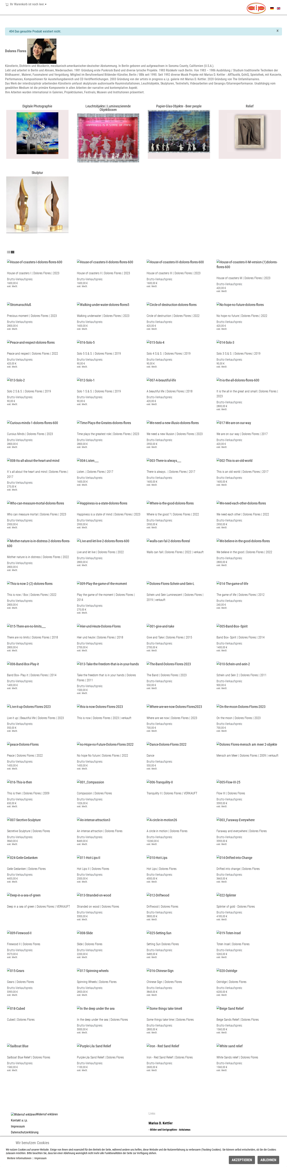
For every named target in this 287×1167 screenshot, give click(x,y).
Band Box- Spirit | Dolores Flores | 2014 (241, 637)
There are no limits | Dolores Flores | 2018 (32, 637)
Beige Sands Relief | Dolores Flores (238, 1019)
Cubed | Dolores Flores (21, 1019)
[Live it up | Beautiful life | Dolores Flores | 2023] (29, 705)
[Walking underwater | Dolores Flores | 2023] (103, 303)
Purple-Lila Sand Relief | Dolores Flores (100, 1057)
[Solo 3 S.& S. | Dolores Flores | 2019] (225, 341)
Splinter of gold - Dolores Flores (236, 906)
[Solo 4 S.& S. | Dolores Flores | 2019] (155, 341)
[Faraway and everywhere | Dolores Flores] (236, 818)
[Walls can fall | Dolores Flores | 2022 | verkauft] (168, 540)
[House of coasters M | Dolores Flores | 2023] (248, 263)
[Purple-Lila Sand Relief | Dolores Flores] (94, 1045)
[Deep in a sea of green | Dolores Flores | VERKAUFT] (24, 894)
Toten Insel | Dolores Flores (233, 944)
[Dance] (166, 743)
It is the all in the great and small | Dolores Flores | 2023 (247, 393)
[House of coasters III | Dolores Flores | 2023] (175, 261)
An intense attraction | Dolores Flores (99, 831)
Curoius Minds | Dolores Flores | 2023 (30, 434)
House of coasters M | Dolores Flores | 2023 (243, 278)
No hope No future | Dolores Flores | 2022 (102, 755)
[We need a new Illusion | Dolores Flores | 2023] (173, 421)
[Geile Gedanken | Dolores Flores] (22, 856)
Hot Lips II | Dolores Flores (93, 869)
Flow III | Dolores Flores (231, 793)
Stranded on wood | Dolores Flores (98, 906)
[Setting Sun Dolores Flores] (159, 932)
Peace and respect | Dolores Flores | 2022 (32, 353)
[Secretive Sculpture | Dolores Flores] (24, 818)
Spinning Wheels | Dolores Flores (97, 982)
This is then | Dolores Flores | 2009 (28, 793)
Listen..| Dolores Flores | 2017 (95, 472)
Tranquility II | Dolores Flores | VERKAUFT (172, 793)
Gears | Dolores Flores (20, 982)
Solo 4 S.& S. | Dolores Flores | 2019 (169, 353)
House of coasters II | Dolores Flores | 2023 (103, 273)
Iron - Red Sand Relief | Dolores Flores (170, 1057)
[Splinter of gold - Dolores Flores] (226, 894)
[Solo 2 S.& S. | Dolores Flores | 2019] (16, 379)
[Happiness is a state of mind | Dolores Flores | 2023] (102, 502)
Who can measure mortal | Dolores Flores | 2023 (36, 514)
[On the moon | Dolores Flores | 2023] (241, 705)
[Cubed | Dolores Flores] (16, 1007)
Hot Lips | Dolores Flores (161, 869)
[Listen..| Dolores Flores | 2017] (88, 459)
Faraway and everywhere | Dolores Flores (242, 831)
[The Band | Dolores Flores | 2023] (169, 663)
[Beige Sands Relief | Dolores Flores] (230, 1007)
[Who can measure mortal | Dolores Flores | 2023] (35, 502)
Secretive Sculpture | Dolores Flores (28, 831)
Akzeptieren (242, 1160)
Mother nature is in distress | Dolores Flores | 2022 (38, 557)
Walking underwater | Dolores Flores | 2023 (103, 316)
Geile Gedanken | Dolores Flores (26, 869)
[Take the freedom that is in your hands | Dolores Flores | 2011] (108, 663)
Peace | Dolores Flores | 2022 (25, 755)
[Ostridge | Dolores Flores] (227, 969)
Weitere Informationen (19, 1158)
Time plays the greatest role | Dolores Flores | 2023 (108, 434)
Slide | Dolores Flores (89, 944)
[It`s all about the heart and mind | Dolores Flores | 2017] (33, 459)
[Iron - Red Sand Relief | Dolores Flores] (163, 1045)
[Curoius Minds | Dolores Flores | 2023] (32, 421)
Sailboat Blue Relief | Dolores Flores (28, 1057)
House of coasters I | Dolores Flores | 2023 (33, 273)
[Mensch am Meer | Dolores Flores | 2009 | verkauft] (247, 743)
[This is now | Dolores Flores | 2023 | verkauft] (100, 705)
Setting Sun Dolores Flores (163, 944)
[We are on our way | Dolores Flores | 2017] (234, 421)
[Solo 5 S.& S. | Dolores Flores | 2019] (86, 341)
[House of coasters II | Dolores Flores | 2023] (105, 261)
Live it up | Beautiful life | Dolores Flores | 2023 (35, 718)
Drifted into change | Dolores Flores (238, 869)
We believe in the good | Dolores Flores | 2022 (244, 552)
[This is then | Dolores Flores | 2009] (19, 781)
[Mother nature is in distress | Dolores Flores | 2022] (39, 542)
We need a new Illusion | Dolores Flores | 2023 (175, 434)
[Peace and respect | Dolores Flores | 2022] (31, 341)
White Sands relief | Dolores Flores (237, 1057)
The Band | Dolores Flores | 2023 (167, 675)
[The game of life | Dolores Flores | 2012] (232, 582)
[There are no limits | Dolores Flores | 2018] (26, 625)
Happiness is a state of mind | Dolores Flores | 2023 (108, 514)
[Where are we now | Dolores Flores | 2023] (174, 705)
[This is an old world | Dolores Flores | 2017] (234, 459)
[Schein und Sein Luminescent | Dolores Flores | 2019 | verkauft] (170, 582)
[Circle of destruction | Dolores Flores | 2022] (172, 303)
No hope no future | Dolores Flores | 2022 (242, 316)
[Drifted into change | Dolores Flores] (234, 856)
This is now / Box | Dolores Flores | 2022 (31, 595)
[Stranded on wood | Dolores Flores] (94, 894)
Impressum (40, 1158)
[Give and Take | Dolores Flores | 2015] (160, 625)
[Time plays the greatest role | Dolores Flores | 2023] (104, 421)
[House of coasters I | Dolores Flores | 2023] (34, 261)
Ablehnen (268, 1160)
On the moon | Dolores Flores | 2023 (239, 718)
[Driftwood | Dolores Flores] (158, 894)
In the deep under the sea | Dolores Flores (102, 1019)
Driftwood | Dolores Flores (162, 906)
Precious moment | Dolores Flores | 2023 (32, 316)
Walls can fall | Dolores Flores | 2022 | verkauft (175, 552)
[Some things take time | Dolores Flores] (164, 1007)
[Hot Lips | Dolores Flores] (157, 856)
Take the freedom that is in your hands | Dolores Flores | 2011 (106, 677)
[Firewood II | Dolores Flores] (19, 932)
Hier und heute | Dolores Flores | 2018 (100, 637)
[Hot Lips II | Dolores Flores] (88, 856)
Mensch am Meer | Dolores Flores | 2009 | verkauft (247, 755)
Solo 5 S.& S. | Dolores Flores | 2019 (99, 353)
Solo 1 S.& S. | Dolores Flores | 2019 (99, 391)
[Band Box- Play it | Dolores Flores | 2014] (23, 663)
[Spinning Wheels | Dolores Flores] (93, 969)
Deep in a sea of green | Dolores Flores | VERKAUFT (38, 906)
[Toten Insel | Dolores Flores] (229, 932)
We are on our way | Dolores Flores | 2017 (242, 434)
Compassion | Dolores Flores (94, 793)
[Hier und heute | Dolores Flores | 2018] (99, 625)
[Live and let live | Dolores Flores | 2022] (103, 540)
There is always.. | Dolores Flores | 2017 (171, 472)
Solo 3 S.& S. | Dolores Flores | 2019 (238, 353)
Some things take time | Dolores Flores (170, 1019)
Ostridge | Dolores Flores (231, 982)
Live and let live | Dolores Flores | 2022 (100, 552)
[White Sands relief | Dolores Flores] (230, 1045)
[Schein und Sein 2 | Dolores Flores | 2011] (233, 663)
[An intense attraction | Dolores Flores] (93, 818)
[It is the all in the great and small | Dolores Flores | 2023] (238, 379)
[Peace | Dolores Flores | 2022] (23, 743)
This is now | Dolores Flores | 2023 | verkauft (104, 718)
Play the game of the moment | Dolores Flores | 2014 (106, 597)
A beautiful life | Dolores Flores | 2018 (170, 391)
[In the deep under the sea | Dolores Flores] (96, 1007)
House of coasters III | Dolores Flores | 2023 (174, 273)
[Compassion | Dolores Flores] (90, 781)
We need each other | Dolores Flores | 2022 (243, 514)
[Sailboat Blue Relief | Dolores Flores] (17, 1045)
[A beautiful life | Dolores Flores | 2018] (161, 379)
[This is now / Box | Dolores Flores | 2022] (30, 582)
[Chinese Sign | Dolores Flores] (160, 969)
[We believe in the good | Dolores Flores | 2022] (243, 540)
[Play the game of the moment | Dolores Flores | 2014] (102, 582)
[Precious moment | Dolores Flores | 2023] (19, 303)
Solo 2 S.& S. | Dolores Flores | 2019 (29, 391)
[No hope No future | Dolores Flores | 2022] (105, 743)
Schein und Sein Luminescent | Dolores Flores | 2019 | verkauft (175, 597)
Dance (150, 755)
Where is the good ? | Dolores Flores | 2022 (173, 514)
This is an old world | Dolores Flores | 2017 (242, 472)
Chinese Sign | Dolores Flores (164, 982)
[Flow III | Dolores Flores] (228, 781)
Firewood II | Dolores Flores (23, 944)
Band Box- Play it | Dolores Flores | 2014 (31, 675)
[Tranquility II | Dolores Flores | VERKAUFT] (160, 781)
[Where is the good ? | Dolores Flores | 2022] (170, 502)
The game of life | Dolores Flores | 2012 (241, 595)
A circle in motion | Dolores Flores (167, 831)
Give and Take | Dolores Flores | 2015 (169, 637)
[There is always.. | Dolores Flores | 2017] (164, 459)
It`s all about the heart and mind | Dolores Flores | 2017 (37, 474)
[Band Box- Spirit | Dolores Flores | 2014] (232, 625)
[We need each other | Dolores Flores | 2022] (241, 502)
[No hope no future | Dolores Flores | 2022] (240, 303)
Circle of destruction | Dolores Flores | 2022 (173, 316)
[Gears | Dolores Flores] (15, 969)
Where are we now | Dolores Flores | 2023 (172, 718)
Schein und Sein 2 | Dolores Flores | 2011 (241, 675)
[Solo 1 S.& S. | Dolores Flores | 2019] (86, 379)
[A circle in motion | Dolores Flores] (162, 818)
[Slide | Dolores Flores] (85, 932)
